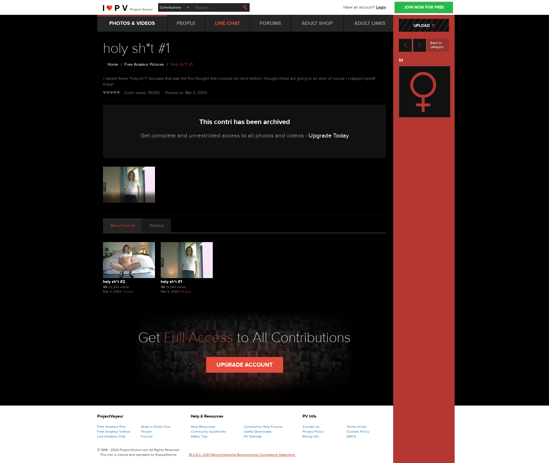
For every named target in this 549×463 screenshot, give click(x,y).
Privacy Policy (313, 432)
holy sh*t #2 (114, 282)
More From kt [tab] (122, 225)
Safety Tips (199, 436)
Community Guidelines (208, 432)
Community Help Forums (263, 427)
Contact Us (311, 427)
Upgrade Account (244, 365)
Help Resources (203, 427)
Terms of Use (357, 427)
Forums (147, 436)
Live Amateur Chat (111, 436)
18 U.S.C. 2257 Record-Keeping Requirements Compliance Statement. (242, 455)
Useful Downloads (258, 432)
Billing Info (311, 436)
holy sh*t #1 (171, 282)
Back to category (437, 45)
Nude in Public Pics (155, 427)
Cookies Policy (358, 432)
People (146, 432)
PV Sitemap (253, 436)
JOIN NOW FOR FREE (424, 7)
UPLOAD (422, 25)
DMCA (351, 436)
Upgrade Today (329, 135)
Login (381, 7)
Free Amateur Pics (111, 427)
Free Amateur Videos (113, 432)
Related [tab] (157, 225)
